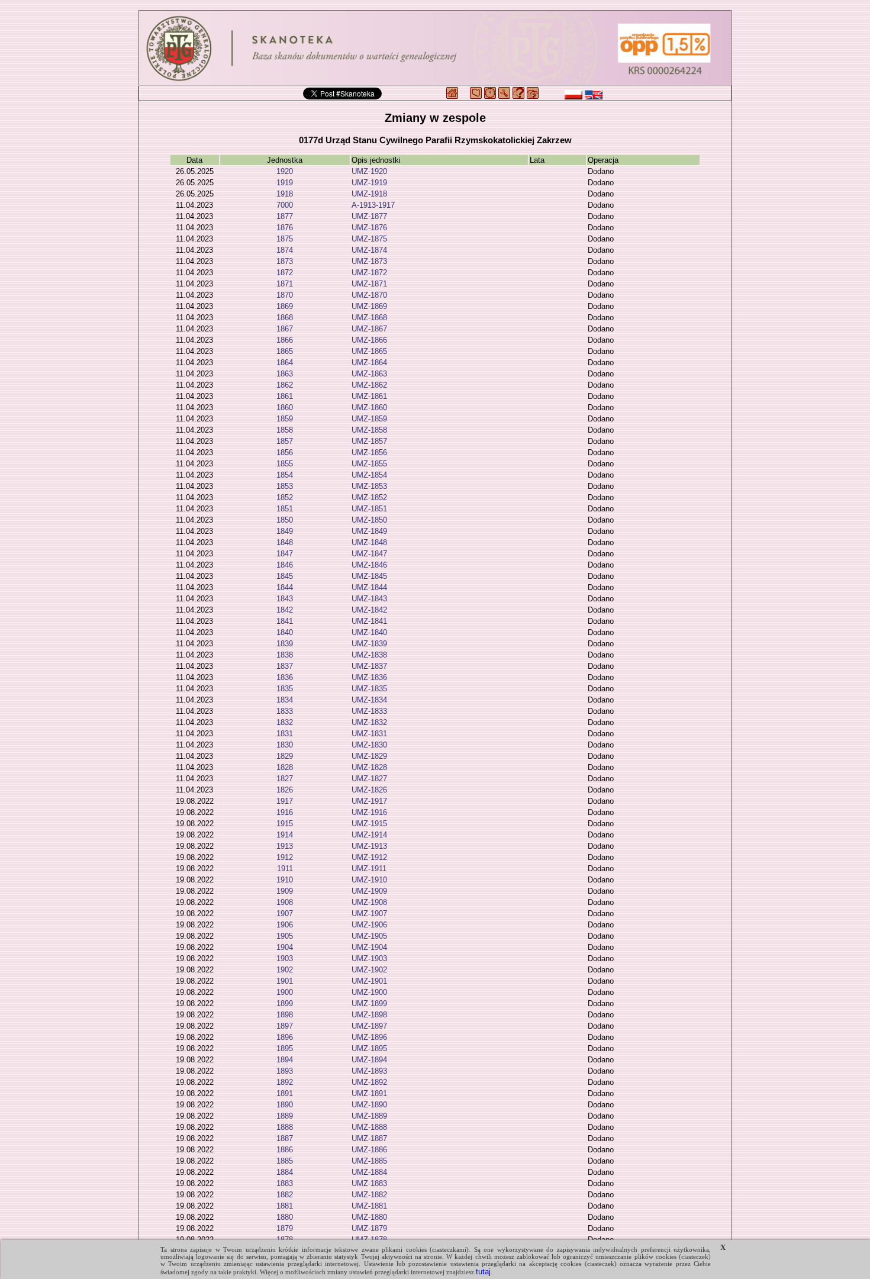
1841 (284, 621)
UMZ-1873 (369, 261)
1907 (284, 913)
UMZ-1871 (369, 283)
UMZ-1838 (369, 654)
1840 (284, 632)
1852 (284, 497)
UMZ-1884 (369, 1172)
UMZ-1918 (369, 193)
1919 (284, 182)
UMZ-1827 (369, 778)
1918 (284, 193)
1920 (284, 171)
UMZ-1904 (369, 947)
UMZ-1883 (369, 1183)
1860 (284, 407)
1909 (284, 891)
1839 (284, 643)
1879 (284, 1228)
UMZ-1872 (369, 272)
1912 (284, 857)
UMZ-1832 (369, 722)
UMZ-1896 (369, 1037)
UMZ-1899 (369, 1003)
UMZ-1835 (369, 688)
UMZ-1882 (369, 1194)
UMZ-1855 (369, 463)
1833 (284, 711)
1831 (284, 733)
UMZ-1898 (369, 1014)
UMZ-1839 (369, 643)
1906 (284, 924)
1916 (284, 812)
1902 (284, 969)
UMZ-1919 (369, 182)
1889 (284, 1116)
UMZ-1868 (369, 317)
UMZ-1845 (369, 576)
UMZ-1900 (369, 992)
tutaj (483, 1271)
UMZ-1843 (369, 598)
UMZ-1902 (369, 969)
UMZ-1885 (369, 1160)
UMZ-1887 (369, 1138)
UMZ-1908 (369, 902)
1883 (284, 1183)
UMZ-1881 (369, 1205)
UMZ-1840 (369, 632)
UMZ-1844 (369, 587)
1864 (284, 362)
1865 (284, 351)
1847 (284, 553)
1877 (284, 216)
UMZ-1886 (369, 1149)
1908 (284, 902)
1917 (284, 801)
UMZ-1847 (369, 553)
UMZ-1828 (369, 767)
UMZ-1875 (369, 238)
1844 (284, 587)
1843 (284, 598)
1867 (284, 328)
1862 (284, 385)
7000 (284, 205)
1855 (284, 463)
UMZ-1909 (369, 891)
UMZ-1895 (369, 1048)
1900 (284, 992)
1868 (284, 317)
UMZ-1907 (369, 913)
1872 (284, 272)
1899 (284, 1003)
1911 (285, 868)
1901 (284, 981)
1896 (284, 1037)
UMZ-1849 (369, 531)
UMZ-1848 (369, 542)
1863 (284, 373)
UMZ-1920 (369, 171)
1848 (284, 542)
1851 (284, 508)
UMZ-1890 (369, 1104)
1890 (284, 1104)
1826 (284, 789)
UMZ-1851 (369, 508)
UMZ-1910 (369, 879)
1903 (284, 958)
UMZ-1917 (369, 801)
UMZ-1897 (369, 1026)
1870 (284, 295)
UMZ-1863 (369, 373)
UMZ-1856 (369, 452)
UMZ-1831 (369, 733)
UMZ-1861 (369, 396)
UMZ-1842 (369, 609)
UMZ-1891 (369, 1093)
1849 (284, 531)
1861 (284, 396)
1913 (284, 846)
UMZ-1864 (369, 362)
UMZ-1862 (369, 385)
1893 (284, 1071)
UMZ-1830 (369, 744)
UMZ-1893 (369, 1071)
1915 (284, 823)
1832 (284, 722)
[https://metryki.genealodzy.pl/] (435, 48)
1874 (284, 250)
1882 (284, 1194)
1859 (284, 418)
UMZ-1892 (369, 1082)
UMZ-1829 (369, 756)
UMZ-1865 (369, 351)
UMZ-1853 (369, 486)
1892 (284, 1082)
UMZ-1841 (369, 621)
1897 (284, 1026)
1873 (284, 261)
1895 (284, 1048)
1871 (284, 283)
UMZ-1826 (369, 789)
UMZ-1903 (369, 958)
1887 (284, 1138)
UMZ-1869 (369, 306)
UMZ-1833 (369, 711)
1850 (284, 520)
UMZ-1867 (369, 328)
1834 (284, 699)
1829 (284, 756)
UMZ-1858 (369, 430)
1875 (284, 238)
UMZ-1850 (369, 520)
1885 (284, 1160)
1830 (284, 744)
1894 (284, 1059)
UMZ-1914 (369, 834)
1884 (284, 1172)
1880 (284, 1217)
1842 (284, 609)
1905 (284, 936)
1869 (284, 306)
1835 (284, 688)
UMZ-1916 (369, 812)
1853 (284, 486)
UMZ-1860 (369, 407)
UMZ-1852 (369, 497)
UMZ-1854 (369, 475)
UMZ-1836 (369, 677)
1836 (284, 677)
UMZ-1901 (369, 981)
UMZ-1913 (369, 846)
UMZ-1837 (369, 666)
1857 (284, 441)
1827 (284, 778)
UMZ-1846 (369, 564)
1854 (284, 475)
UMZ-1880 (369, 1217)
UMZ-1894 (369, 1059)
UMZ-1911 (369, 868)
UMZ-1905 (369, 936)
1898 (284, 1014)
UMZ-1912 (369, 857)
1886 (284, 1149)
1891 (284, 1093)
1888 (284, 1127)
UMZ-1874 (369, 250)
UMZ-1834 (369, 699)
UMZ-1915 (369, 823)
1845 (284, 576)
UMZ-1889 (369, 1116)
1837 (284, 666)
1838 (284, 654)
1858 (284, 430)
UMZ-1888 (369, 1127)
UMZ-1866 (369, 340)
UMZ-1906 (369, 924)
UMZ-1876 (369, 227)
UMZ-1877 (369, 216)
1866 (284, 340)
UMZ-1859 (369, 418)
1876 (284, 227)
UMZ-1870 (369, 295)
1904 (284, 947)
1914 (284, 834)
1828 (284, 767)
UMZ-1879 (369, 1228)
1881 (284, 1205)
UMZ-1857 (369, 441)
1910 (284, 879)
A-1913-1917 (373, 205)
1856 (284, 452)
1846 (284, 564)
